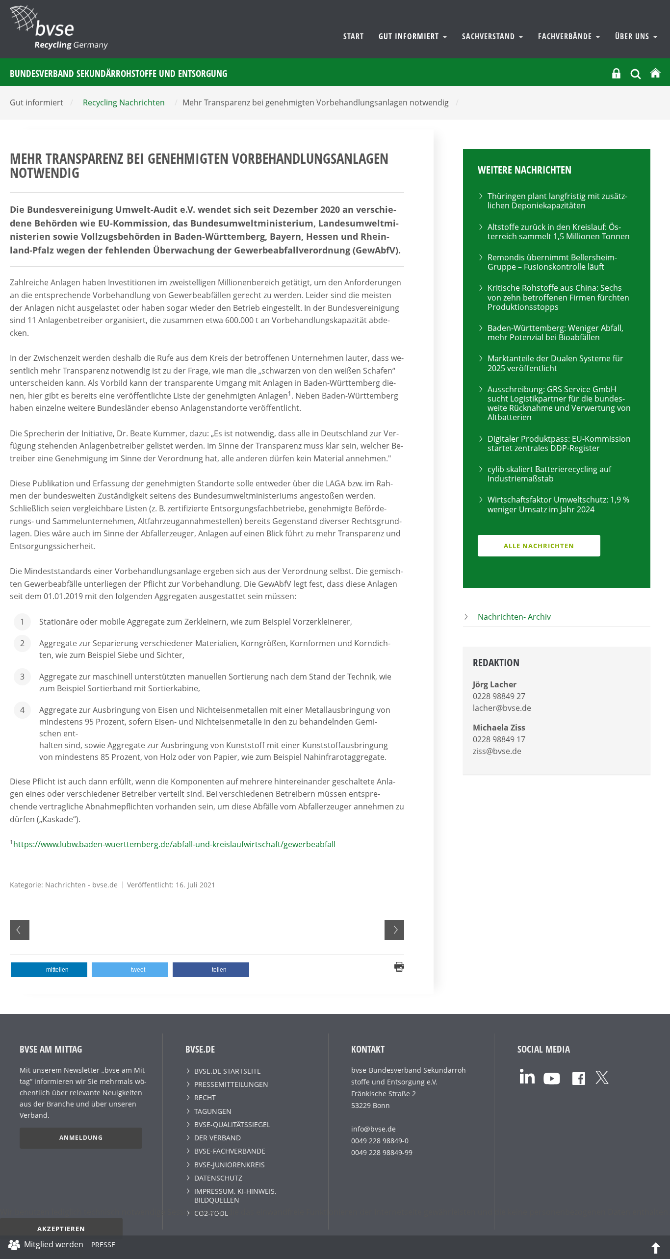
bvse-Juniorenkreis (229, 1164)
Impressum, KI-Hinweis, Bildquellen (235, 1195)
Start (353, 36)
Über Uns (633, 36)
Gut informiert (410, 36)
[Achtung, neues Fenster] (527, 1075)
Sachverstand (489, 36)
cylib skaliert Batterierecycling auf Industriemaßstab (549, 474)
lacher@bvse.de (502, 708)
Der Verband (217, 1137)
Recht (205, 1097)
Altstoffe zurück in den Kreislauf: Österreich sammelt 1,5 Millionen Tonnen (559, 232)
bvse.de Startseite (227, 1071)
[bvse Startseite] (655, 73)
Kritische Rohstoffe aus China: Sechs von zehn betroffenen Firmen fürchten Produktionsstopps (558, 297)
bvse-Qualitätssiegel (232, 1124)
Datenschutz (218, 1178)
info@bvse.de (373, 1128)
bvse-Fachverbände (229, 1151)
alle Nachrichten (539, 545)
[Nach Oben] (655, 1247)
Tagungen (213, 1111)
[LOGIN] (616, 73)
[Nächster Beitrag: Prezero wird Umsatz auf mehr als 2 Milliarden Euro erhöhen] (394, 930)
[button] (49, 969)
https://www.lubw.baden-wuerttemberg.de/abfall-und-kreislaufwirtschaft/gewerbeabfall (174, 844)
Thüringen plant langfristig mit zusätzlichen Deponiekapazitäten (557, 201)
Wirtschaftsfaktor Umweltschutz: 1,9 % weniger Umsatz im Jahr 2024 (558, 504)
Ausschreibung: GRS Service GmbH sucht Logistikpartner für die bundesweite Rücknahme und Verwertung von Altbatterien (559, 403)
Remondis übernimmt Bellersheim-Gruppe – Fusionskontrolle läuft (552, 262)
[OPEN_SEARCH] (635, 73)
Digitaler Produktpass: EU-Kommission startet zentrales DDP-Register (559, 443)
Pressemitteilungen (231, 1084)
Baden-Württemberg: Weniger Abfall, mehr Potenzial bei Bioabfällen (555, 333)
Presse (103, 1246)
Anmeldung (81, 1137)
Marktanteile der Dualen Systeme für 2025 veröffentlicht (555, 363)
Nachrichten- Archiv (514, 616)
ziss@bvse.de (497, 751)
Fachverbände (566, 36)
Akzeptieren (61, 1228)
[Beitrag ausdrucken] (399, 965)
